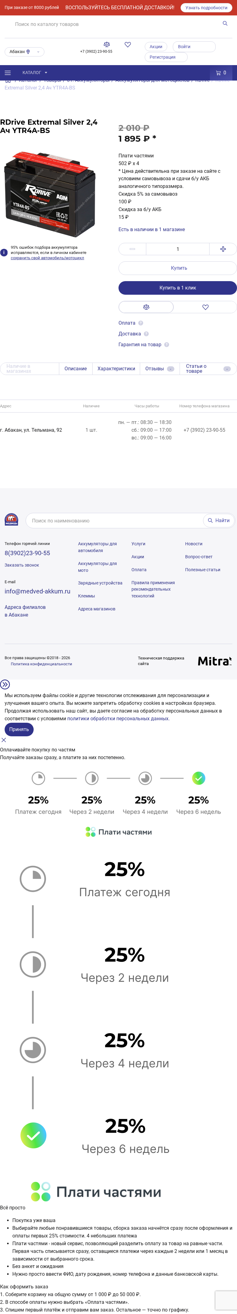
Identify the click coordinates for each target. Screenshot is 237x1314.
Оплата (127, 323)
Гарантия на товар (139, 344)
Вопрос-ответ (199, 556)
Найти (222, 520)
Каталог (32, 72)
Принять (19, 729)
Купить (179, 268)
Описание (75, 369)
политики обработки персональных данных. (118, 718)
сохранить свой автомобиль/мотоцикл (47, 258)
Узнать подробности (206, 7)
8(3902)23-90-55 (27, 553)
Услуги (138, 543)
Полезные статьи (202, 569)
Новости (193, 543)
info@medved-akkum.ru (37, 591)
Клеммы (86, 595)
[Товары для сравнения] (108, 44)
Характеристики (116, 369)
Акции (156, 46)
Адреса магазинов (96, 608)
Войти (184, 46)
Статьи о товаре (207, 368)
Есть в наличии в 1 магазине (151, 229)
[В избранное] (205, 307)
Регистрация (163, 57)
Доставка (129, 334)
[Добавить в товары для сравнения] (146, 307)
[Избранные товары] (129, 44)
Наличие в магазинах (18, 368)
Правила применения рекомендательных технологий (153, 589)
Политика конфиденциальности (41, 664)
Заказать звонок (22, 565)
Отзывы (158, 369)
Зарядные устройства (100, 582)
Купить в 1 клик (178, 288)
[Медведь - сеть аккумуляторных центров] (11, 519)
